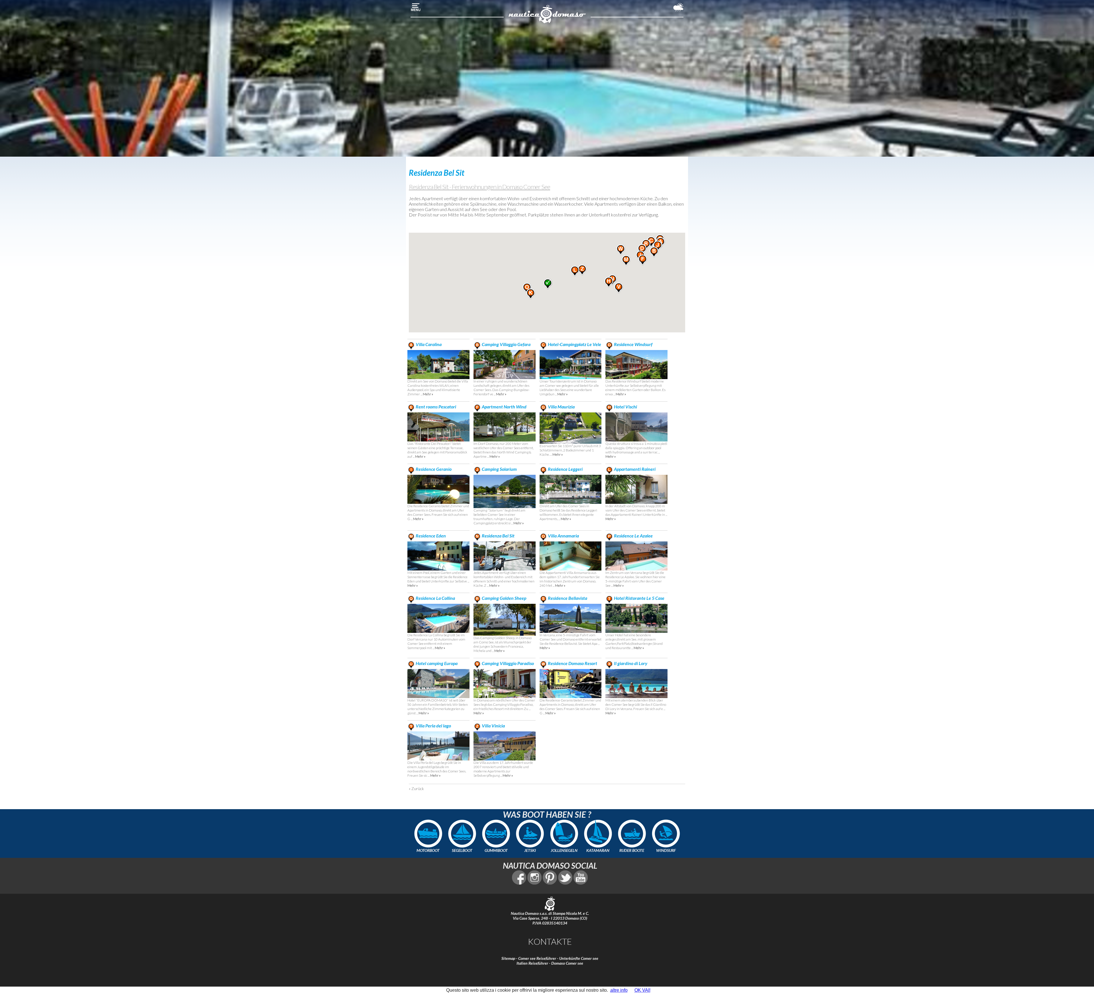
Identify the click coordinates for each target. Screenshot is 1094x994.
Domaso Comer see (567, 963)
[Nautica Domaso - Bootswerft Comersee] (547, 22)
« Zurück (416, 788)
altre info (619, 990)
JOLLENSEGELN (564, 850)
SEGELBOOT (462, 850)
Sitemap (508, 958)
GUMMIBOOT (496, 850)
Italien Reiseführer (532, 963)
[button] (654, 252)
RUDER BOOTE (631, 850)
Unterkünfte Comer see (578, 958)
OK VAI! (642, 990)
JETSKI (530, 850)
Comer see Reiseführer (537, 958)
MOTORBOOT (428, 850)
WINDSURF (666, 850)
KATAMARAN (597, 850)
